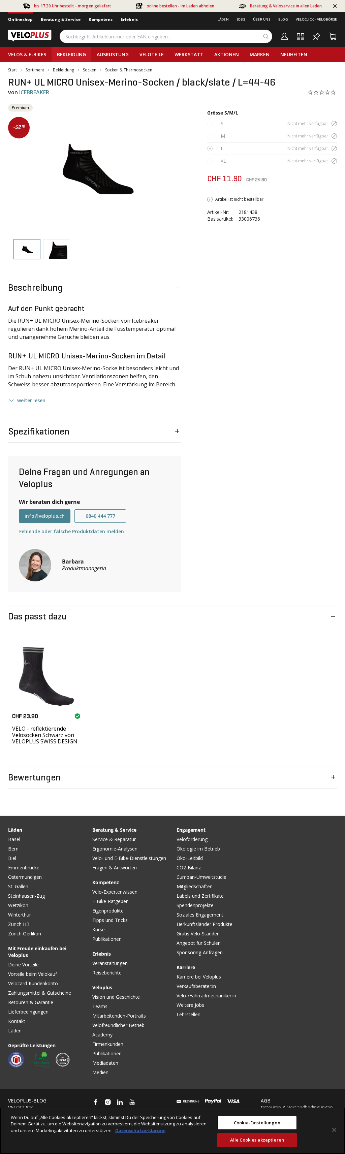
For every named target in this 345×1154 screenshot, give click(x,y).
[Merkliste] (317, 36)
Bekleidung (71, 54)
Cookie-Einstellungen (257, 1123)
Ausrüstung (113, 54)
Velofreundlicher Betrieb (118, 1025)
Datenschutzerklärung (140, 1130)
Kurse (98, 929)
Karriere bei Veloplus (199, 976)
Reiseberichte (107, 972)
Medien (100, 1072)
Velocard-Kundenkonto (33, 983)
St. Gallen (18, 886)
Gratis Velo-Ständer (198, 933)
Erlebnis (129, 19)
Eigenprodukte (108, 910)
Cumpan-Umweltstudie (201, 877)
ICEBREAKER (34, 92)
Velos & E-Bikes (27, 54)
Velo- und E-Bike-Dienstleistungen (129, 858)
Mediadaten (105, 1063)
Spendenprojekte (195, 905)
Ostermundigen (25, 877)
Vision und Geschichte (116, 997)
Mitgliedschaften (195, 886)
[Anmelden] (284, 36)
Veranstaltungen (110, 963)
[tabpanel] (94, 169)
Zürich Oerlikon (24, 933)
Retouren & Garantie (30, 1002)
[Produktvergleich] (300, 36)
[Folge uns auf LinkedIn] (120, 1102)
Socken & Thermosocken (128, 70)
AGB (266, 1100)
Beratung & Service (61, 19)
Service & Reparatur (114, 839)
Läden (223, 19)
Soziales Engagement (200, 914)
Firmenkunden (107, 1044)
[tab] (26, 249)
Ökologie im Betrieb (198, 848)
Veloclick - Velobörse (316, 19)
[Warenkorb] (333, 36)
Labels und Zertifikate (200, 896)
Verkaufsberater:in (196, 986)
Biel (12, 858)
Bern (13, 848)
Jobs (241, 19)
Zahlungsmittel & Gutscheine (39, 993)
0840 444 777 (100, 516)
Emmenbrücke (23, 867)
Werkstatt (189, 54)
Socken (89, 70)
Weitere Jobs (190, 1005)
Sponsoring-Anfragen (200, 952)
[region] (172, 1131)
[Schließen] (334, 1129)
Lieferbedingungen (28, 1011)
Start (12, 70)
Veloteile (151, 54)
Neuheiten (293, 54)
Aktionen (226, 54)
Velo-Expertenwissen (114, 892)
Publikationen (107, 939)
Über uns (261, 19)
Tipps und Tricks (110, 920)
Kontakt (16, 1021)
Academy (102, 1034)
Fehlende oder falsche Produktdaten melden (71, 531)
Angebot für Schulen (199, 943)
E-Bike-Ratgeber (110, 901)
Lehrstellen (188, 1014)
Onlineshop (20, 19)
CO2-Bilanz (189, 867)
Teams (99, 1006)
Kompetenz (101, 19)
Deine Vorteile (23, 964)
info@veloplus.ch (45, 516)
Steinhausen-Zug (26, 896)
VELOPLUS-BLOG (27, 1100)
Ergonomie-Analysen (114, 848)
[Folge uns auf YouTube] (132, 1102)
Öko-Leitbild (190, 858)
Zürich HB (19, 924)
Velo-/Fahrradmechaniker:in (206, 995)
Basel (14, 839)
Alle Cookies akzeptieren (257, 1140)
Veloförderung (192, 839)
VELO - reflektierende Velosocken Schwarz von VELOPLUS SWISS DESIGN (44, 735)
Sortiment (35, 70)
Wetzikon (18, 905)
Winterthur (19, 914)
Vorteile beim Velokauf (32, 974)
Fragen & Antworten (114, 867)
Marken (260, 54)
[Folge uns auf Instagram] (107, 1102)
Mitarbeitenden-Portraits (119, 1016)
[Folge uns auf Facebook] (95, 1102)
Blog (283, 19)
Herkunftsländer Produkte (204, 924)
